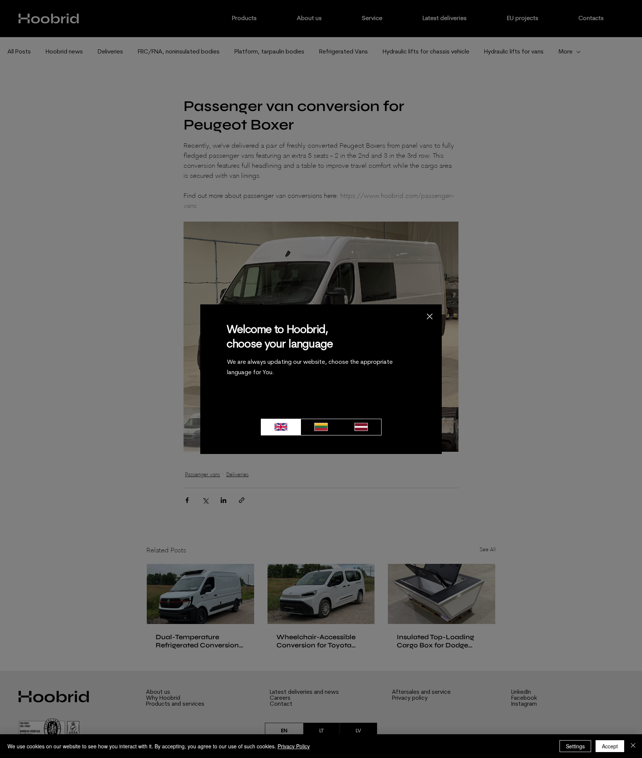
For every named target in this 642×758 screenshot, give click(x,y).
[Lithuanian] (321, 427)
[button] (429, 317)
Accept (610, 746)
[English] (281, 427)
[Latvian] (361, 427)
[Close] (633, 746)
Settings (575, 746)
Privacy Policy (294, 746)
